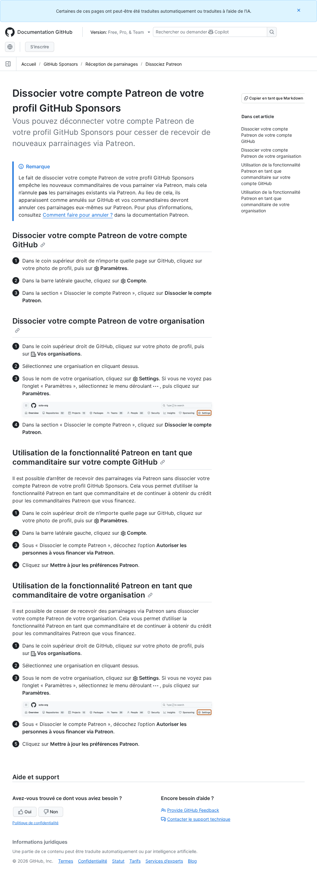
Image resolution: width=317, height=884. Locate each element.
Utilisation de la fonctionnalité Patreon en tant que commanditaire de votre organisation (102, 590)
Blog (192, 861)
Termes (65, 861)
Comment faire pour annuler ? (78, 215)
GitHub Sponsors (61, 64)
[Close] (299, 10)
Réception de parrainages (111, 64)
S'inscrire (39, 46)
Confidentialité (92, 861)
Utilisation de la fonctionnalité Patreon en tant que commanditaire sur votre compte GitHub (102, 457)
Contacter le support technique (198, 819)
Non (54, 811)
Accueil (28, 64)
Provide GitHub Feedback (193, 810)
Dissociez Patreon (163, 64)
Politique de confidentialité (35, 822)
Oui (27, 811)
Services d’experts (164, 861)
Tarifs (135, 861)
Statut (118, 861)
